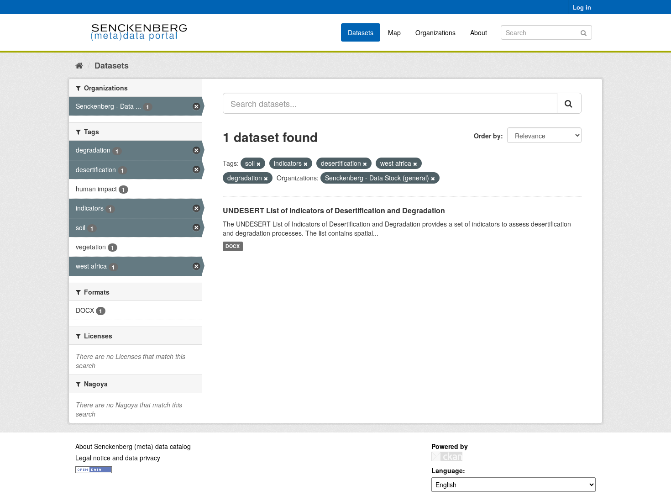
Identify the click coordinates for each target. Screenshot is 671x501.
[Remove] (259, 163)
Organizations (435, 32)
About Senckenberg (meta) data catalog (133, 446)
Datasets (360, 32)
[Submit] (583, 32)
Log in (582, 7)
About (478, 32)
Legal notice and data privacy (117, 457)
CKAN (446, 456)
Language (447, 470)
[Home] (79, 65)
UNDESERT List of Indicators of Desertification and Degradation (334, 210)
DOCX (232, 246)
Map (394, 32)
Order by (487, 135)
